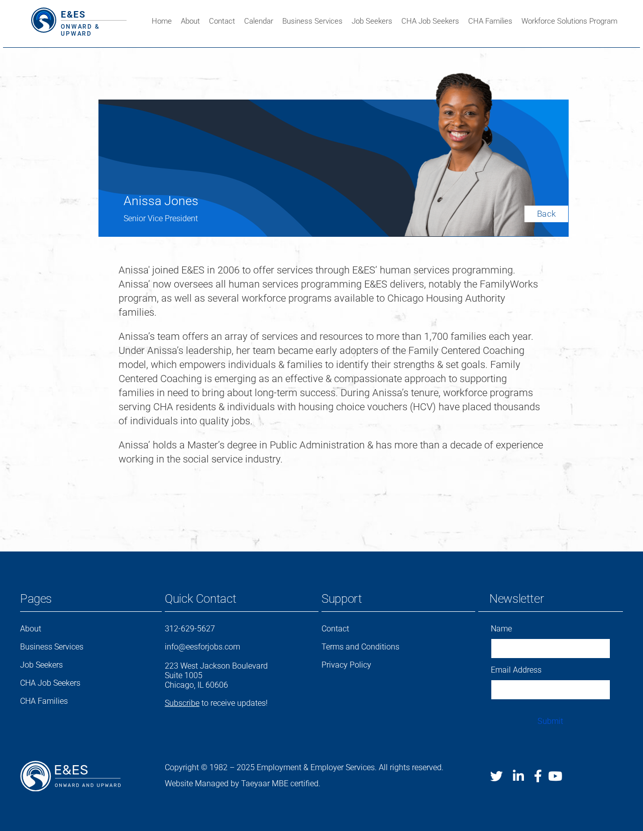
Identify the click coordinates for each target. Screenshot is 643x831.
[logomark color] (43, 13)
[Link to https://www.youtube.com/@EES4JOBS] (555, 776)
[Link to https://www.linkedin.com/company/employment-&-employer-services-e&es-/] (518, 776)
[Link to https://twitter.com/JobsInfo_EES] (496, 776)
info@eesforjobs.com (202, 647)
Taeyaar (255, 783)
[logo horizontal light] (70, 766)
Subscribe (182, 703)
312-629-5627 (190, 628)
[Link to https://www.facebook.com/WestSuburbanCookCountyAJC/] (538, 776)
